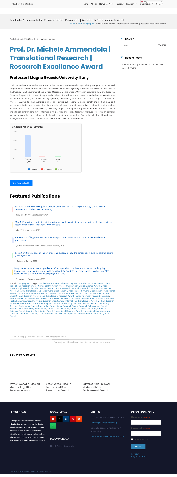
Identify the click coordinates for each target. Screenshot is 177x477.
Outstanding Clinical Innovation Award (79, 303)
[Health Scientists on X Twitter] (60, 419)
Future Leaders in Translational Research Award (88, 293)
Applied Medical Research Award (54, 283)
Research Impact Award (58, 308)
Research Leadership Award (83, 308)
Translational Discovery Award (68, 311)
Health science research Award (55, 298)
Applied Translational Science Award (88, 283)
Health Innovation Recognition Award (92, 296)
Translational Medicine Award (96, 311)
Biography (89, 23)
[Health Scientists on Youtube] (53, 419)
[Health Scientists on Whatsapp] (53, 426)
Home (85, 3)
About (94, 3)
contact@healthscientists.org (104, 422)
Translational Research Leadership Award (57, 313)
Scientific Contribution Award (39, 311)
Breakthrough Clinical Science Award (83, 285)
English (146, 2)
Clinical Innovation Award (42, 288)
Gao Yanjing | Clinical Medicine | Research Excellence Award (82, 342)
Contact (159, 3)
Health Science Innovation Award (25, 298)
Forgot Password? (139, 456)
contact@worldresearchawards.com (107, 436)
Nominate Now (106, 3)
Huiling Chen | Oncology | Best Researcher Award (61, 385)
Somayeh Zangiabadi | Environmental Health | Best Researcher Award (97, 387)
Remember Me (140, 439)
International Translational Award (81, 301)
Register (119, 3)
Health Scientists (22, 4)
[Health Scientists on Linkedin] (66, 419)
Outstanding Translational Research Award (58, 306)
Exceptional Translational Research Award (45, 293)
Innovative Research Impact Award (48, 301)
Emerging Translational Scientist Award (35, 290)
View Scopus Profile (21, 183)
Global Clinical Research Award (24, 296)
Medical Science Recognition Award (43, 303)
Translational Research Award (23, 313)
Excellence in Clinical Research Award (71, 290)
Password (140, 428)
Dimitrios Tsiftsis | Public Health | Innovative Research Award (142, 66)
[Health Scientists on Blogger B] (79, 419)
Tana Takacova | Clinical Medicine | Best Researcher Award (24, 387)
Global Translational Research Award (57, 296)
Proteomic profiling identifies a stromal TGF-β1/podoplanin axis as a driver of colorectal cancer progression (60, 238)
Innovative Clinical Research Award (87, 298)
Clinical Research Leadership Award (71, 288)
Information (145, 3)
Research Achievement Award (93, 306)
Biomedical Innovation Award (51, 285)
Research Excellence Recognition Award (28, 308)
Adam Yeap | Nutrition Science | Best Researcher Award (40, 336)
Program (130, 3)
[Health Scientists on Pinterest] (73, 419)
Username (141, 417)
